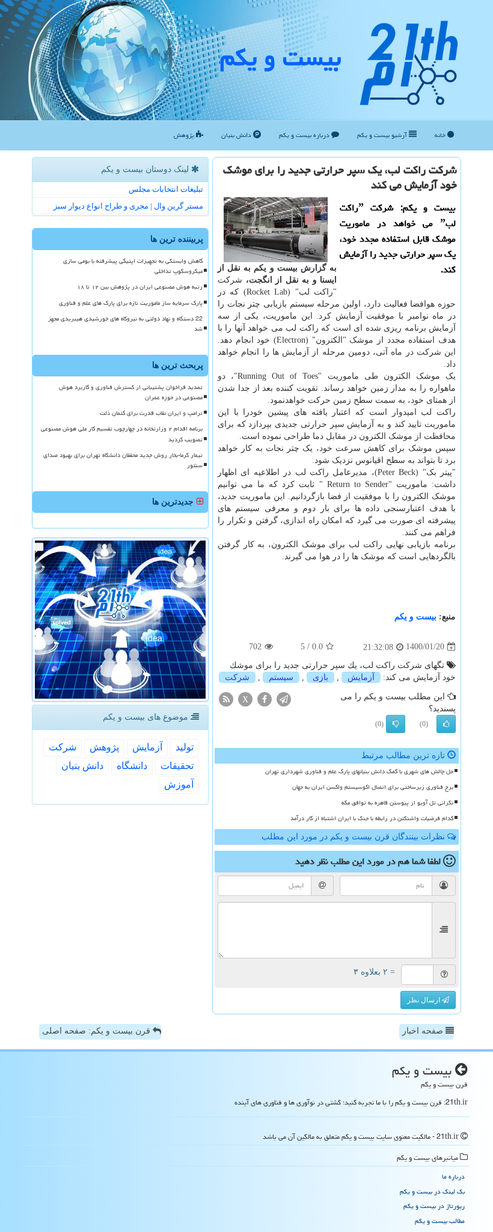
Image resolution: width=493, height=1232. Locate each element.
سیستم (281, 677)
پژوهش (185, 135)
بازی (320, 677)
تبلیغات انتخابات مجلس (166, 189)
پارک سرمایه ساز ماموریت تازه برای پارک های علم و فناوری (131, 303)
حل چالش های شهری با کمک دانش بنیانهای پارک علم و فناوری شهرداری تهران (359, 771)
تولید (185, 747)
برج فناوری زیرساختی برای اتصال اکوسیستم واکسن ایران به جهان (372, 787)
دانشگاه (132, 766)
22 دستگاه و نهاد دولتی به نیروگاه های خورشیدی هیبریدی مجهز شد (125, 324)
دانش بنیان (237, 135)
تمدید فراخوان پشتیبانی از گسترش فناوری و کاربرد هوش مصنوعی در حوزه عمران (131, 392)
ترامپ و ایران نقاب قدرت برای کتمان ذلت (151, 413)
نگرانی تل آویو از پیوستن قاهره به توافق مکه (397, 803)
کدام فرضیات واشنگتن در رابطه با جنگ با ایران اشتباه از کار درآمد (371, 818)
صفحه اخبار (424, 1030)
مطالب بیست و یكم (440, 1221)
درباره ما (453, 1176)
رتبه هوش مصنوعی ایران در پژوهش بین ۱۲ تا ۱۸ (140, 287)
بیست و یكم (280, 57)
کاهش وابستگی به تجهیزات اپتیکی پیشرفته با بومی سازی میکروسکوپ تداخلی (133, 266)
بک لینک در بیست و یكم (432, 1191)
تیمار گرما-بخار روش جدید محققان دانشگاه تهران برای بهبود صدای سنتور (123, 460)
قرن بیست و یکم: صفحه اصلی (97, 1030)
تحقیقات (177, 766)
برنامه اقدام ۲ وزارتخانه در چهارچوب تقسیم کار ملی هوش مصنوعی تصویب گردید (122, 434)
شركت (237, 677)
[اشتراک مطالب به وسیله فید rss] (226, 698)
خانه (441, 135)
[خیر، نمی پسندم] (395, 724)
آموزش (179, 784)
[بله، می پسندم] (446, 724)
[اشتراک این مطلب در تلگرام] (283, 698)
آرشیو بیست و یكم (383, 135)
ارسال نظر (424, 1000)
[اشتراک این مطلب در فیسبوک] (264, 698)
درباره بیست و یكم (305, 135)
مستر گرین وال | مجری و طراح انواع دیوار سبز (128, 205)
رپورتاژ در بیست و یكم (434, 1206)
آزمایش (361, 677)
